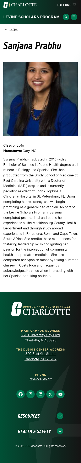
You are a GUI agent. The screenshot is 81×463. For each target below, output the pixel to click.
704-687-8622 (40, 379)
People (14, 29)
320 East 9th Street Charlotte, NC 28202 (40, 356)
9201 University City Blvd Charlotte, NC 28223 (40, 337)
